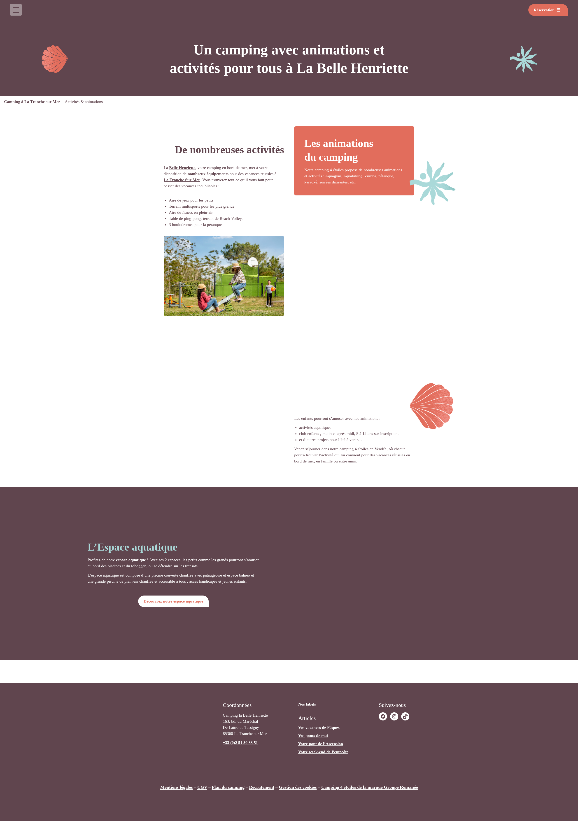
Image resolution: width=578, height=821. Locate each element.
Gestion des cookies (298, 787)
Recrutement (261, 787)
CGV (202, 787)
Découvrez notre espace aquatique (173, 601)
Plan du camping (228, 787)
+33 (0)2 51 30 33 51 (240, 742)
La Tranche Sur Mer (182, 180)
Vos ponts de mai (313, 735)
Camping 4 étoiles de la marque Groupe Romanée (369, 787)
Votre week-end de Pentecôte (323, 752)
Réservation (544, 10)
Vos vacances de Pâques (319, 727)
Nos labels (307, 704)
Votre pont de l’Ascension (320, 743)
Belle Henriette (182, 167)
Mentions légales (176, 787)
